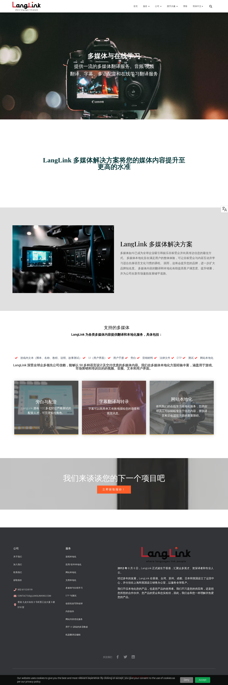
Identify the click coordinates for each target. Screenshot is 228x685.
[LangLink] (26, 6)
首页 (135, 6)
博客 (185, 6)
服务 (145, 6)
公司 (157, 6)
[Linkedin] (133, 657)
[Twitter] (125, 657)
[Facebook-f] (117, 657)
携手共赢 (171, 6)
